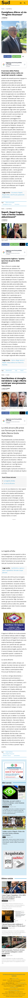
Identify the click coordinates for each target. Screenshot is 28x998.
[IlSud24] (12, 2)
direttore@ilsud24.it (22, 983)
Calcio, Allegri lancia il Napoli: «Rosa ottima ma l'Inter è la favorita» (13, 362)
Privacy (13, 978)
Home (2, 8)
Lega (16, 370)
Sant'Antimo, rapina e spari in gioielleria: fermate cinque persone (13, 570)
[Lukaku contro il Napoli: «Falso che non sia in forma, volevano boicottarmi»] (14, 823)
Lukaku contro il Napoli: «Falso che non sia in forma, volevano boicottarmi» (13, 833)
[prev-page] (3, 847)
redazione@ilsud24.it (14, 987)
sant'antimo (17, 755)
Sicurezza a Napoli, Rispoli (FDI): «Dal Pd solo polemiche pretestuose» (13, 195)
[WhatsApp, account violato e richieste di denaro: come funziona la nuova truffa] (14, 792)
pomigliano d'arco (7, 204)
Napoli (21, 370)
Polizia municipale (10, 202)
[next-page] (5, 847)
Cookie (17, 978)
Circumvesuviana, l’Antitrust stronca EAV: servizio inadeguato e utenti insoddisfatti (13, 951)
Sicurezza (17, 204)
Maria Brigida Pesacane (8, 753)
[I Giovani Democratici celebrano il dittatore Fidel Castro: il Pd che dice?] (14, 916)
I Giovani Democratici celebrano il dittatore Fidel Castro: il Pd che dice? (13, 925)
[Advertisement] (14, 534)
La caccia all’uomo (9, 483)
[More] (23, 56)
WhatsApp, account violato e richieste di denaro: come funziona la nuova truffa (13, 803)
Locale (7, 375)
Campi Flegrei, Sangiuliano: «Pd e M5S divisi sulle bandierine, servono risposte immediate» (14, 897)
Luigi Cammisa (9, 752)
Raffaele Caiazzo (7, 755)
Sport (4, 837)
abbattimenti (9, 370)
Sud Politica (9, 8)
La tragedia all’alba (9, 481)
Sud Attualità (5, 806)
